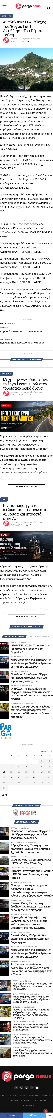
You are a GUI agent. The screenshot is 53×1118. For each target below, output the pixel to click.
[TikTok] (32, 1087)
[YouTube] (37, 1087)
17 (4, 777)
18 (11, 777)
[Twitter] (21, 1087)
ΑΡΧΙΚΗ (3, 1096)
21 (34, 777)
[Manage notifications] (45, 1111)
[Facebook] (16, 1087)
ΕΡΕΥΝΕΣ (14, 1101)
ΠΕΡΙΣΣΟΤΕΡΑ (40, 1101)
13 (26, 772)
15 (41, 772)
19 (19, 777)
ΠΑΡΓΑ (28, 41)
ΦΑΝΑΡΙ (22, 1096)
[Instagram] (26, 1087)
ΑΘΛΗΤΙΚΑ (33, 1096)
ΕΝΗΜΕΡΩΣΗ (47, 1096)
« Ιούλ (4, 795)
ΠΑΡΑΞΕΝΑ (26, 1101)
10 (4, 772)
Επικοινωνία (28, 1105)
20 (26, 777)
